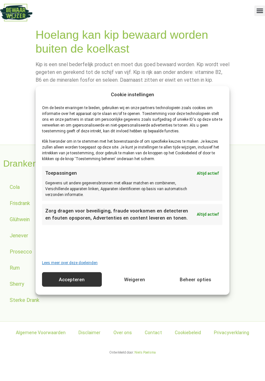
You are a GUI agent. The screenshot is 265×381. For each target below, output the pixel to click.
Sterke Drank (24, 300)
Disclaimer (90, 332)
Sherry (17, 284)
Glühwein (20, 219)
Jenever (19, 235)
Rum (15, 268)
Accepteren (72, 280)
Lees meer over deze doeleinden (70, 263)
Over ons (122, 332)
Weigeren (134, 280)
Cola (15, 187)
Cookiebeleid (188, 332)
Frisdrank (20, 203)
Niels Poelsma (145, 352)
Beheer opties (195, 280)
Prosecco (21, 252)
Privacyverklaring (231, 332)
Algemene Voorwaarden (41, 332)
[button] (259, 10)
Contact (153, 332)
